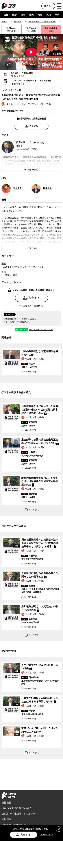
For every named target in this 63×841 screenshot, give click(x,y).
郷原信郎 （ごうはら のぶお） (30, 142)
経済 (23, 15)
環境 (57, 15)
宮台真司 (17, 188)
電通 (36, 238)
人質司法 (33, 207)
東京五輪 (12, 218)
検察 (15, 275)
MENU (59, 9)
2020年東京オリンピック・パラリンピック (23, 267)
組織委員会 (26, 238)
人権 (48, 15)
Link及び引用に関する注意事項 (18, 813)
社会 (6, 15)
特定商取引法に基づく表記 (16, 808)
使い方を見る (18, 76)
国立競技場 (19, 221)
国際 (31, 15)
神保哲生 (47, 188)
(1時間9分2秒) (11, 29)
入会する (33, 126)
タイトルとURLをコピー (41, 330)
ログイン (48, 6)
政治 (14, 15)
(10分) (51, 29)
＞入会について (47, 834)
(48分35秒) (31, 29)
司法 (40, 15)
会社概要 (6, 802)
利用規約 (6, 819)
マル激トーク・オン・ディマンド (22, 104)
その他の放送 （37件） (27, 149)
